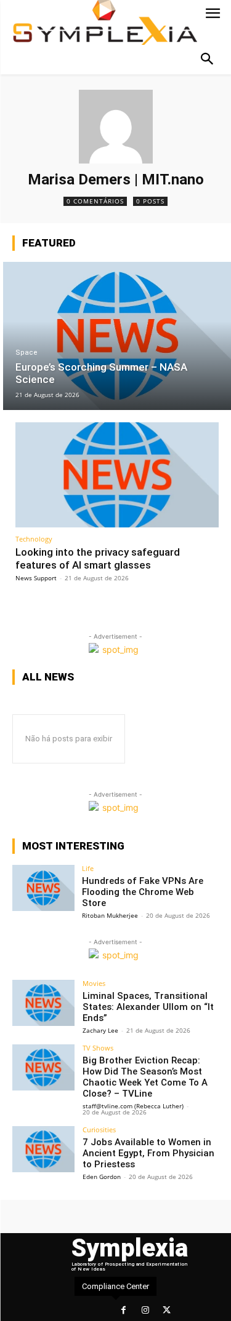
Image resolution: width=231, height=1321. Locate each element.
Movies (94, 983)
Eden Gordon (102, 1176)
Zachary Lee (100, 1030)
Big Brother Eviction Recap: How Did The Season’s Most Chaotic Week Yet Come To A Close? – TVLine (145, 1077)
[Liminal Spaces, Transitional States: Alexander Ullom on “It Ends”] (43, 1003)
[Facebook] (123, 1310)
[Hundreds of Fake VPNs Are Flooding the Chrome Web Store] (43, 888)
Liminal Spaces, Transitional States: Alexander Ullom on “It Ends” (148, 1006)
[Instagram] (145, 1310)
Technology (33, 538)
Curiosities (99, 1129)
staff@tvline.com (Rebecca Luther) (133, 1106)
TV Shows (98, 1047)
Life (88, 868)
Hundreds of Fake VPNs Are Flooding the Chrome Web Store (142, 892)
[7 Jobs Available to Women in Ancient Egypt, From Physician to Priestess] (43, 1149)
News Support (36, 578)
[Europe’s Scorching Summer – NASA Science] (117, 336)
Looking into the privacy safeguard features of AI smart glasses (97, 558)
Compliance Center (115, 1286)
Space (26, 353)
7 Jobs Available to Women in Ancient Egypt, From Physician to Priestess (148, 1153)
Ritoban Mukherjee (110, 915)
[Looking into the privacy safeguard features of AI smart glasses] (117, 475)
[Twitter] (166, 1310)
